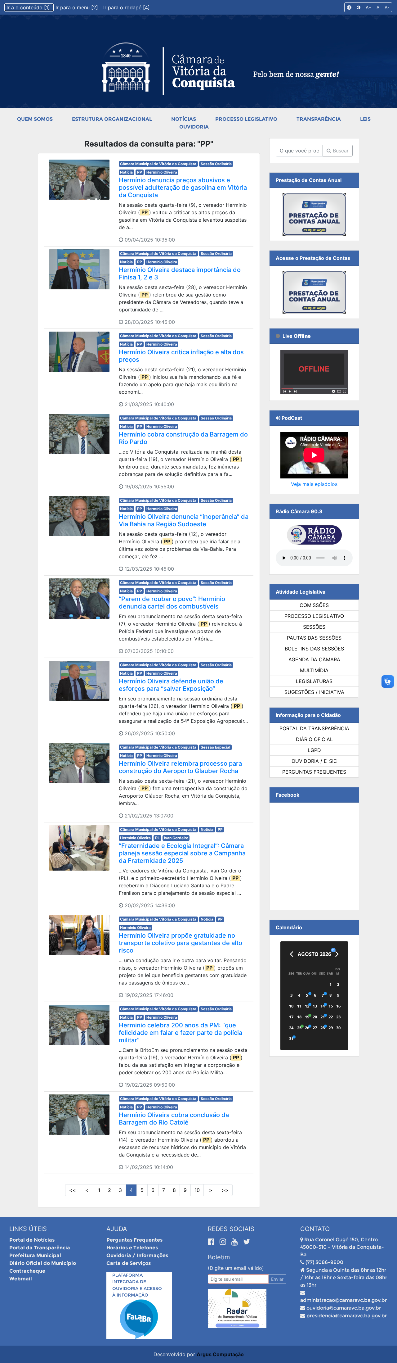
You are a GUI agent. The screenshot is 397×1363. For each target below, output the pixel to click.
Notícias (183, 119)
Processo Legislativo (246, 119)
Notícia (126, 172)
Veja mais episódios (314, 484)
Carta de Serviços (128, 1263)
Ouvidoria (194, 127)
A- (387, 7)
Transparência (319, 119)
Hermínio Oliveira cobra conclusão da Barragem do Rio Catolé (174, 1118)
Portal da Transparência (314, 728)
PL (157, 837)
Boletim (219, 1257)
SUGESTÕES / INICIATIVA (314, 692)
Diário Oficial (314, 739)
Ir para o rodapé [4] (126, 7)
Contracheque (27, 1271)
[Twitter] (246, 1241)
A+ (368, 7)
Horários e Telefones (132, 1248)
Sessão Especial (215, 747)
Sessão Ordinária (216, 163)
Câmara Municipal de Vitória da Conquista (158, 163)
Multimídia (314, 670)
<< (72, 1190)
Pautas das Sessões (314, 638)
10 (197, 1190)
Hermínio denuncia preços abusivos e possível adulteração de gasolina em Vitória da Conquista (183, 187)
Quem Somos (35, 119)
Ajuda (116, 1229)
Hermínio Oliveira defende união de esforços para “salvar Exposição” (171, 684)
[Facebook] (212, 1241)
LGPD (314, 750)
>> (225, 1190)
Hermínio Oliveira (161, 172)
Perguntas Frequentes (314, 772)
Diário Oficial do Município (42, 1263)
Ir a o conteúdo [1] (29, 7)
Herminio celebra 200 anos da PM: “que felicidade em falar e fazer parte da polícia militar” (180, 1032)
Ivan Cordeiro (176, 837)
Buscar (340, 150)
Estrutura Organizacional (112, 119)
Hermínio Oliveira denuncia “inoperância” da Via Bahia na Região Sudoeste (183, 520)
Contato (315, 1229)
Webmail (20, 1279)
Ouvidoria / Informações (137, 1255)
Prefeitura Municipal (35, 1255)
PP (139, 172)
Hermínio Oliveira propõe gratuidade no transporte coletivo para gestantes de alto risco (180, 943)
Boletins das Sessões (314, 648)
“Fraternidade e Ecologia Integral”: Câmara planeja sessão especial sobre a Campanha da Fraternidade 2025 (182, 853)
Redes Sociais (231, 1229)
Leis (365, 119)
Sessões (314, 627)
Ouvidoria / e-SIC (314, 761)
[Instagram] (224, 1241)
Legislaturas (314, 681)
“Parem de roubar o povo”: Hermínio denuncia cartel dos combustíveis (172, 602)
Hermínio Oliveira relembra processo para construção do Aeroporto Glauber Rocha (180, 767)
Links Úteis (28, 1229)
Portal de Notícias (32, 1240)
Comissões (314, 605)
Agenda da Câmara (314, 659)
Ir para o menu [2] (78, 7)
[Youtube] (235, 1241)
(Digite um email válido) (236, 1268)
